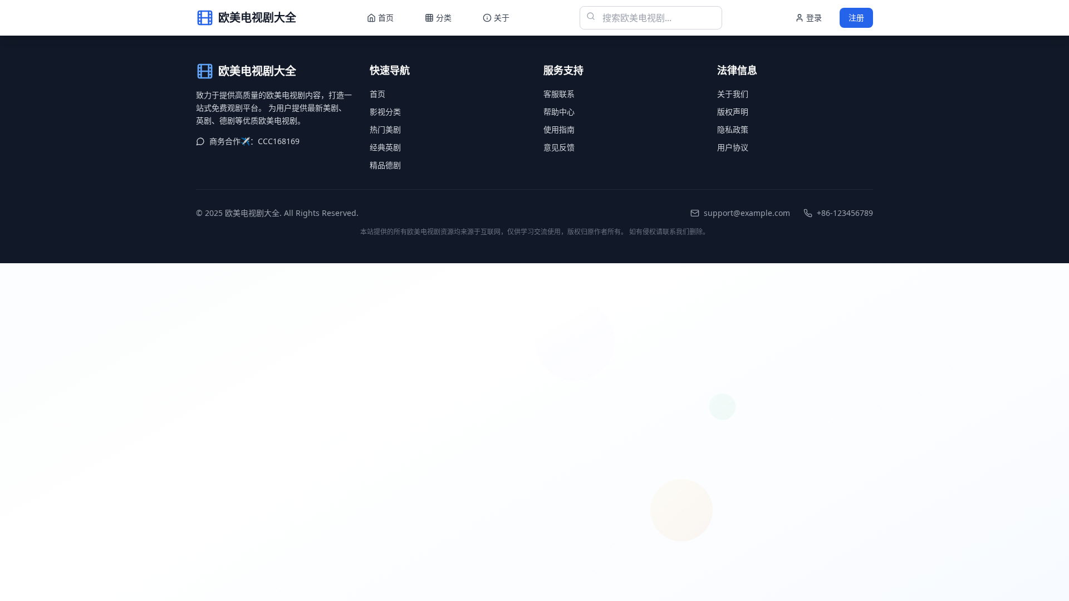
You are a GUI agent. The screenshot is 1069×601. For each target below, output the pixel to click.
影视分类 (385, 111)
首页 (377, 93)
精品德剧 (385, 165)
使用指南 (559, 129)
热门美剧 (385, 129)
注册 (856, 17)
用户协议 (732, 147)
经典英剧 (385, 147)
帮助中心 (559, 111)
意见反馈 (559, 147)
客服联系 (559, 93)
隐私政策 (732, 129)
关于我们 (732, 93)
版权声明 (732, 111)
